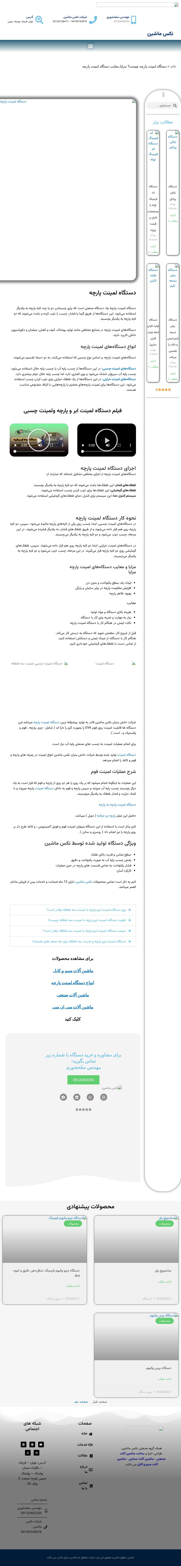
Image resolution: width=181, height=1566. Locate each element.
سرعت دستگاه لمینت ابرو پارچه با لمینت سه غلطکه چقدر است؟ (84, 930)
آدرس (29, 17)
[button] (91, 46)
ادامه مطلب (164, 1281)
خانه (173, 66)
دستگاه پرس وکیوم (158, 1368)
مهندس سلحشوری (118, 17)
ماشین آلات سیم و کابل (73, 970)
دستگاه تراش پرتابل (173, 193)
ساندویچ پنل (163, 1270)
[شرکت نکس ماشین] (93, 20)
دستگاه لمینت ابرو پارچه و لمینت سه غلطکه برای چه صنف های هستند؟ (79, 941)
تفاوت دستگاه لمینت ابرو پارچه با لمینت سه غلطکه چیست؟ (87, 920)
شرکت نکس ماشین (75, 17)
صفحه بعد (81, 1401)
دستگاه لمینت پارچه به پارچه (117, 804)
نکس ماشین (84, 881)
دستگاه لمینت (126, 754)
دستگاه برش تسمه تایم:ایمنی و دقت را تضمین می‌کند (173, 338)
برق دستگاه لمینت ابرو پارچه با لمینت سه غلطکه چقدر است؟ (86, 909)
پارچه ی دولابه (106, 815)
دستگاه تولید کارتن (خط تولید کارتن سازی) (153, 332)
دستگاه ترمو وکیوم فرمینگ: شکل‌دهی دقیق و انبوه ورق (46, 1273)
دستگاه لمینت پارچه (112, 293)
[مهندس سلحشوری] (133, 20)
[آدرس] (39, 20)
